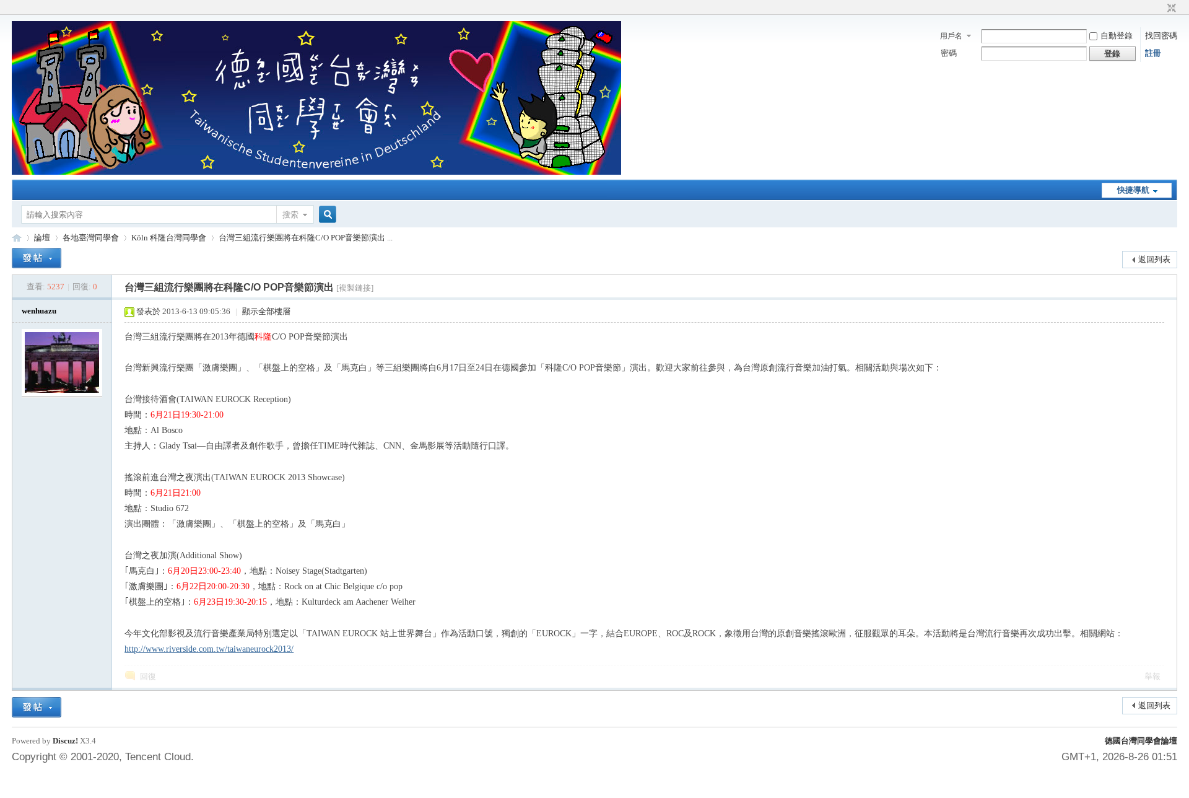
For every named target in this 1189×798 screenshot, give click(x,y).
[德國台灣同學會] (316, 172)
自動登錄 (1116, 35)
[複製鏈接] (354, 287)
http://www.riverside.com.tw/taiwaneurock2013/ (209, 649)
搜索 (290, 214)
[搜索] (326, 215)
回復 (148, 676)
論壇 (42, 237)
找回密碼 (1161, 35)
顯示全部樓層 (266, 311)
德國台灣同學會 (17, 238)
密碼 (949, 53)
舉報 (1152, 676)
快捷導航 (1133, 190)
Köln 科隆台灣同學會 (168, 237)
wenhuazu (39, 310)
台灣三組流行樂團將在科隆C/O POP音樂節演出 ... (306, 237)
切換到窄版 (1170, 8)
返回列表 (1154, 259)
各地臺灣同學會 (91, 237)
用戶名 (951, 36)
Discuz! (65, 740)
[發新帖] (36, 258)
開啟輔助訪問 (1160, 8)
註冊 (1153, 53)
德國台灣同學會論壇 (1141, 740)
